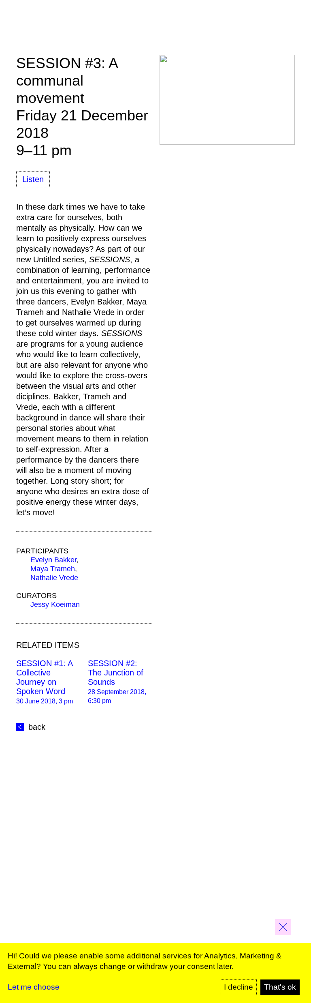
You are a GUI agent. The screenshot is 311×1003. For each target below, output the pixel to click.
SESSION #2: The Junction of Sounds (115, 672)
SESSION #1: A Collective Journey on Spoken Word (44, 677)
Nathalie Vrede (54, 578)
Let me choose (34, 987)
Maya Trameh (52, 569)
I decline (238, 987)
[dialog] (155, 973)
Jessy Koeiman (55, 604)
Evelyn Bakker (53, 560)
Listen (33, 179)
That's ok (280, 987)
